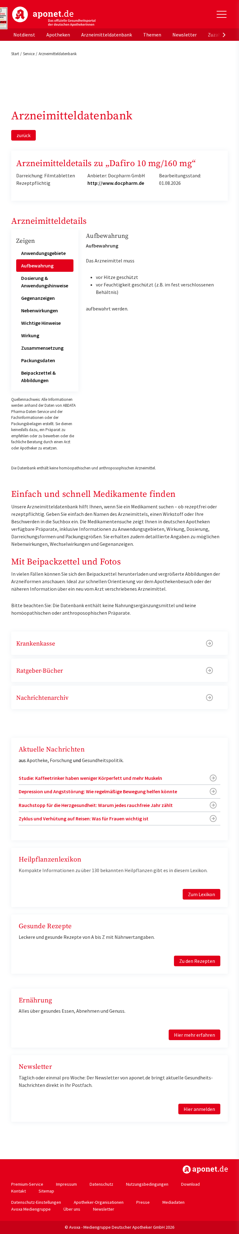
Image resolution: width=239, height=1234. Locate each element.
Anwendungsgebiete (43, 253)
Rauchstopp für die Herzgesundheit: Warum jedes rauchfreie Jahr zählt (96, 805)
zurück (23, 135)
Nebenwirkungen (39, 310)
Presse (143, 1202)
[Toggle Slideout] (221, 14)
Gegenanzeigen (38, 298)
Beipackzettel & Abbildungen (38, 376)
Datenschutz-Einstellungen (36, 1202)
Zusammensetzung (42, 348)
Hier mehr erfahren (194, 1035)
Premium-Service (27, 1184)
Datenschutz (101, 1184)
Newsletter (184, 34)
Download (190, 1184)
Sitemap (46, 1191)
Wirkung (30, 335)
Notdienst (24, 34)
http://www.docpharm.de (115, 183)
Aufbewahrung (37, 265)
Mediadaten (173, 1202)
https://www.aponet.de (205, 1169)
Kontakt (18, 1191)
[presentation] (224, 34)
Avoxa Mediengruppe (31, 1209)
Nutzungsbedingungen (147, 1184)
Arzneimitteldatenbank (106, 34)
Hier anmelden (199, 1109)
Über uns (71, 1209)
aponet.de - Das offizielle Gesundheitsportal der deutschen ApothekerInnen (54, 16)
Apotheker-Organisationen (99, 1202)
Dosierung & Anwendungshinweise (44, 282)
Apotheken (58, 34)
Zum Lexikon (201, 894)
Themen (152, 34)
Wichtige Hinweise (41, 323)
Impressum (66, 1184)
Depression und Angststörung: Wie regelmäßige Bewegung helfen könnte (98, 791)
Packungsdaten (38, 360)
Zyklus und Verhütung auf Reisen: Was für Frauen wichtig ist (83, 818)
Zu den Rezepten (197, 961)
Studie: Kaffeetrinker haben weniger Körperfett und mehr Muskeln (90, 778)
